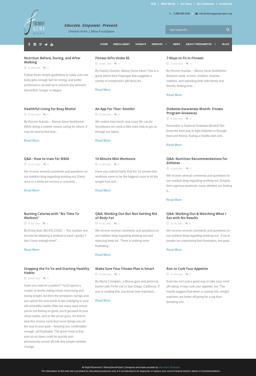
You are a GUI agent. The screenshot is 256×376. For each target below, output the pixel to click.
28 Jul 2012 (34, 223)
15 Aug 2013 (176, 64)
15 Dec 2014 (105, 64)
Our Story (186, 3)
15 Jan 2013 (105, 114)
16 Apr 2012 (176, 274)
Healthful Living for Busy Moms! (50, 109)
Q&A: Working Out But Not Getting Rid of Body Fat (126, 216)
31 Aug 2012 (176, 168)
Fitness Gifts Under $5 (112, 58)
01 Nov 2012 (176, 119)
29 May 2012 (34, 278)
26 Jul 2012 (105, 223)
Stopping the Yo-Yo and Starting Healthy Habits (56, 270)
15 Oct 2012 (34, 164)
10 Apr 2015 (34, 68)
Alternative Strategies (169, 367)
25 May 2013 (34, 114)
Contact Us (225, 3)
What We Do (168, 3)
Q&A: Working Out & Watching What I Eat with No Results (196, 216)
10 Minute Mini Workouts (115, 159)
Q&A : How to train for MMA (46, 159)
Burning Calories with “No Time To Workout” (51, 216)
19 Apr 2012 (105, 274)
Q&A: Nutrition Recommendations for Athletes (196, 161)
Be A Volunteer (205, 3)
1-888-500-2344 (181, 13)
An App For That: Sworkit (115, 109)
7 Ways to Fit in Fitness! (185, 58)
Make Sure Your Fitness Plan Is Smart (124, 268)
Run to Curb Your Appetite (187, 268)
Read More (103, 89)
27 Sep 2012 (105, 164)
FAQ (153, 3)
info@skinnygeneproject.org (215, 13)
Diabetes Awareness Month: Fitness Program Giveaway (194, 111)
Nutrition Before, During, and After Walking (52, 60)
